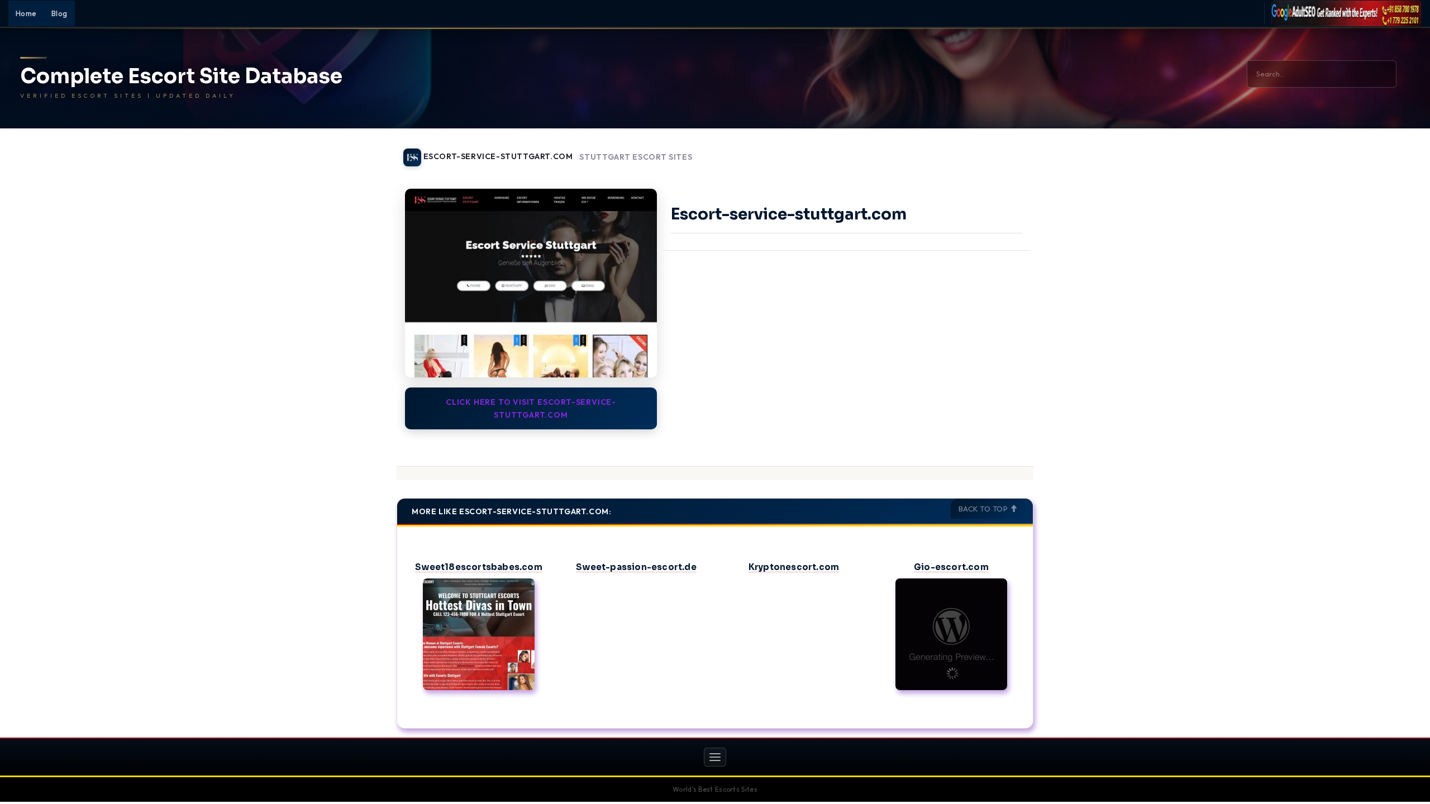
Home (26, 13)
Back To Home (1004, 150)
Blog (59, 13)
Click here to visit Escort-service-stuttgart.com (531, 408)
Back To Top (984, 508)
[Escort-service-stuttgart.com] (531, 283)
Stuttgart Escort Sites (635, 157)
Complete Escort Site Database (181, 76)
